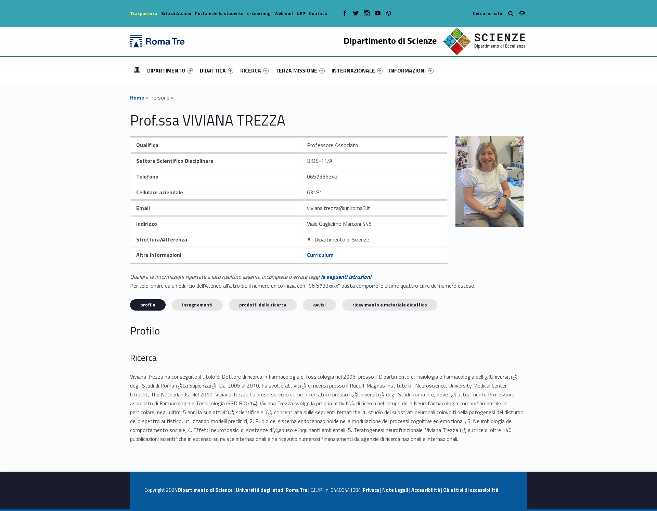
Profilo (147, 304)
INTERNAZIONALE (353, 70)
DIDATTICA (213, 70)
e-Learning (259, 13)
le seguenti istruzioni (346, 277)
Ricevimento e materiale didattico (389, 304)
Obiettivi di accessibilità (470, 490)
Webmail (283, 13)
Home (137, 70)
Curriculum (320, 255)
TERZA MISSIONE (296, 70)
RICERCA (250, 70)
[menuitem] (137, 70)
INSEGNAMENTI (197, 304)
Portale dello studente (219, 13)
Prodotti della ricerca (262, 304)
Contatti (318, 13)
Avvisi (319, 304)
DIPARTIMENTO (166, 70)
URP (301, 13)
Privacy (371, 490)
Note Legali (395, 490)
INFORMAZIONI (407, 70)
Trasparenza (143, 13)
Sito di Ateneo (176, 13)
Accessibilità (425, 490)
